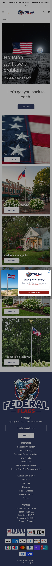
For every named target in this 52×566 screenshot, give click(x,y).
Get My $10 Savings (34, 292)
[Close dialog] (49, 271)
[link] (34, 275)
